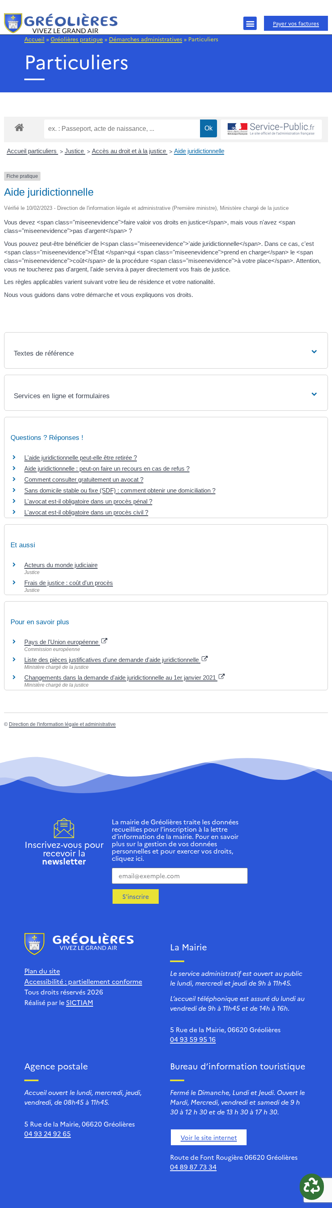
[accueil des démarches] (19, 127)
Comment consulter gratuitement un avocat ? (83, 479)
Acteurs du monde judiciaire (61, 564)
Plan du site (42, 970)
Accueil (34, 39)
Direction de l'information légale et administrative (62, 724)
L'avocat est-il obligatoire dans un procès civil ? (86, 512)
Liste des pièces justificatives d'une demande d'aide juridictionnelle (112, 659)
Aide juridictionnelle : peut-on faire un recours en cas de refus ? (106, 468)
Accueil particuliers (32, 150)
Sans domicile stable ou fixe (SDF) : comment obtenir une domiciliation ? (119, 490)
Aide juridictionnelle (199, 150)
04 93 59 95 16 (193, 1039)
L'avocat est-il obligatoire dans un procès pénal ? (88, 501)
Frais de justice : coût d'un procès (68, 582)
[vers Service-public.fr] (271, 129)
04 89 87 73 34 (193, 1166)
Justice (75, 150)
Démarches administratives (145, 39)
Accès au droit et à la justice (130, 150)
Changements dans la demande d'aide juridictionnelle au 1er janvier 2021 (120, 677)
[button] (250, 23)
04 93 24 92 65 (47, 1133)
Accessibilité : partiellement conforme (83, 981)
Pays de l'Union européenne (62, 641)
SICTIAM (79, 1002)
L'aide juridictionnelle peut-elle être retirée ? (80, 457)
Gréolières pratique (77, 39)
